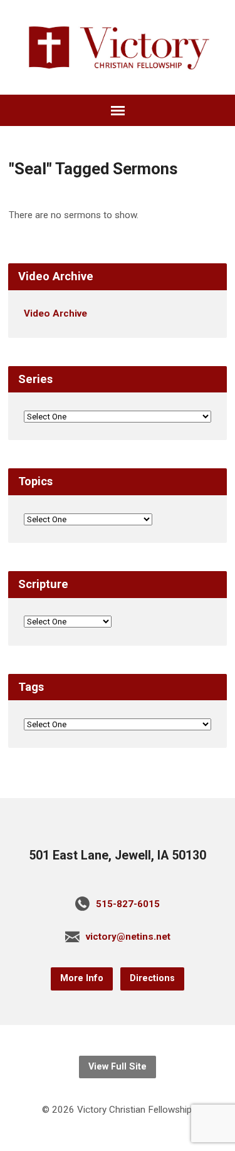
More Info (81, 978)
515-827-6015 (128, 904)
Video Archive (55, 313)
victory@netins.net (128, 936)
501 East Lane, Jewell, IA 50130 (117, 855)
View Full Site (117, 1066)
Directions (152, 978)
